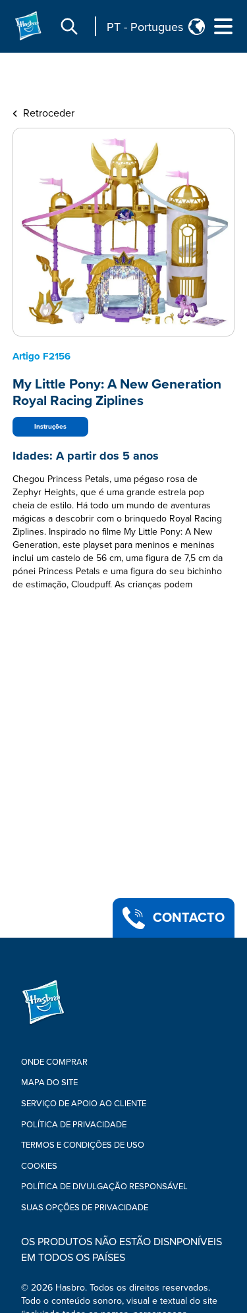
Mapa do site (49, 1082)
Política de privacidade (73, 1124)
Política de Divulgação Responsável (104, 1186)
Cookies (39, 1166)
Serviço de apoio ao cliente (83, 1103)
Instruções (50, 427)
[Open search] (69, 26)
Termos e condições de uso (82, 1145)
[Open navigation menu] (223, 26)
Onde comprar (54, 1062)
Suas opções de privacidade (84, 1207)
